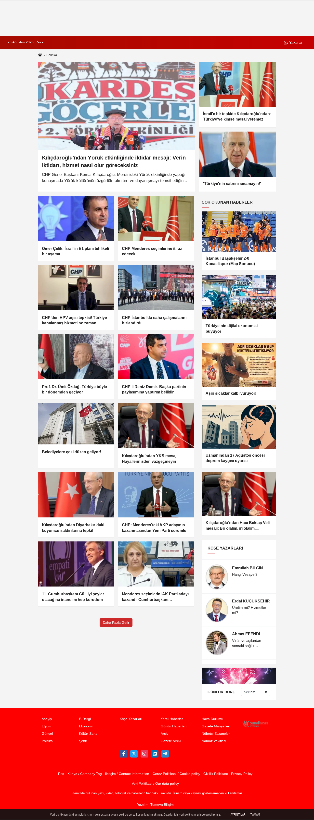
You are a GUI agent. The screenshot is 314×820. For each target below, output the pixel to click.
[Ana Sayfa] (40, 55)
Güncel (47, 733)
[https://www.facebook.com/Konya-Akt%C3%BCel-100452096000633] (123, 754)
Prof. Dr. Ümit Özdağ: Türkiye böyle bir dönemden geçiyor (74, 389)
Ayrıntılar (238, 814)
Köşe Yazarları (131, 719)
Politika (47, 741)
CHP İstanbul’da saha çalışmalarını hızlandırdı (154, 320)
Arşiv (164, 733)
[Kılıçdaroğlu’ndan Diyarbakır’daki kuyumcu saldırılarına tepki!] (76, 494)
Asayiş (47, 719)
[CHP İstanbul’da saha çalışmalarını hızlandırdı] (156, 287)
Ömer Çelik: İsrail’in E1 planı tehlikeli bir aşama (75, 251)
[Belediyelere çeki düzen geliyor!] (76, 423)
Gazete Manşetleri (216, 726)
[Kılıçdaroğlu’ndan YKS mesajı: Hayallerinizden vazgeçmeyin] (156, 425)
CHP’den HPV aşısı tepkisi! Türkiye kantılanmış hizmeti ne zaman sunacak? (74, 321)
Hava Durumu (212, 719)
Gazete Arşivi (171, 741)
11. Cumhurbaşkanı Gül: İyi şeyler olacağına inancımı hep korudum (73, 596)
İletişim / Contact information (127, 774)
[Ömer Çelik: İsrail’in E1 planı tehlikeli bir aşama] (76, 218)
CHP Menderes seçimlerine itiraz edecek (152, 251)
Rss (61, 774)
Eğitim (46, 726)
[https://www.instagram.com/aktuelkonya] (144, 754)
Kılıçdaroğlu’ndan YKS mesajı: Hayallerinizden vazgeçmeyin (150, 458)
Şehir (83, 741)
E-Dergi (85, 719)
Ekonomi (85, 726)
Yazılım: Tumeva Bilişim (155, 805)
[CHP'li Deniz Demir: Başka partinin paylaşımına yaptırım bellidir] (156, 356)
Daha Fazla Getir (116, 622)
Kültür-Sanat (88, 733)
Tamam (255, 814)
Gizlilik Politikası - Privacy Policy (227, 774)
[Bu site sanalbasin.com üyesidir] (255, 723)
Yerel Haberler (172, 719)
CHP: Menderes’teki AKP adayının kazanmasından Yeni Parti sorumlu (154, 527)
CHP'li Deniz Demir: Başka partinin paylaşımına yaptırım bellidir (154, 389)
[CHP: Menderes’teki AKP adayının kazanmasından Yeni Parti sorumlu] (156, 494)
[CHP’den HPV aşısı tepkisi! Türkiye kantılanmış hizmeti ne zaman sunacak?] (76, 287)
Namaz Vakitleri (214, 741)
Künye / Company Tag (84, 774)
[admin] (165, 754)
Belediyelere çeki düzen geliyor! (71, 452)
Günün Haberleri (173, 726)
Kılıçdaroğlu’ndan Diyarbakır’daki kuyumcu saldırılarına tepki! (73, 527)
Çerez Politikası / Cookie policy (176, 774)
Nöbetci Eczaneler (216, 733)
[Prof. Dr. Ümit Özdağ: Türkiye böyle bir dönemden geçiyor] (76, 356)
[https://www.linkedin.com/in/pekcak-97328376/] (154, 754)
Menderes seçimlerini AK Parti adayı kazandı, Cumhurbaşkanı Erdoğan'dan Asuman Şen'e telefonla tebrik (155, 597)
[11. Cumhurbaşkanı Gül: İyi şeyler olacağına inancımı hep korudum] (76, 564)
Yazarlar (295, 42)
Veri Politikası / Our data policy (155, 783)
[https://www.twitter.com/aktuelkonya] (134, 754)
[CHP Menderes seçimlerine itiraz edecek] (156, 218)
